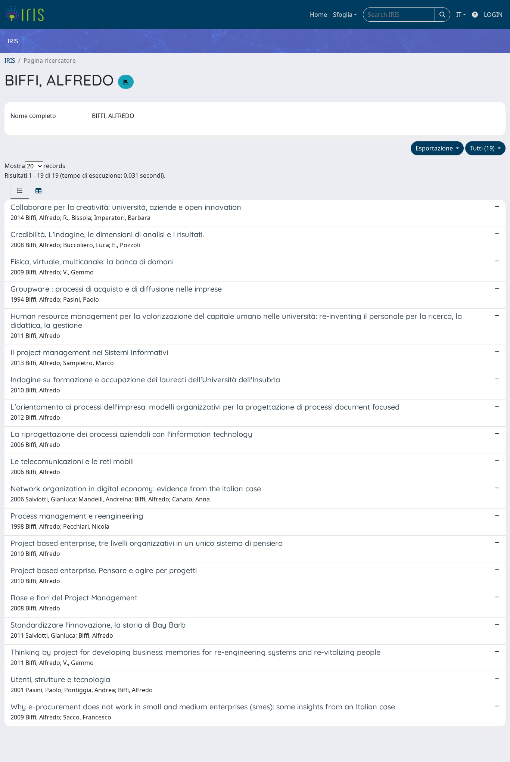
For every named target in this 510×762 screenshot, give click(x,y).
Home (318, 14)
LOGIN (493, 14)
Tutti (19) (483, 148)
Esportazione (435, 148)
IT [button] (458, 14)
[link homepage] (27, 14)
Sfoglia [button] (342, 14)
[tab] (19, 191)
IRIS (9, 60)
